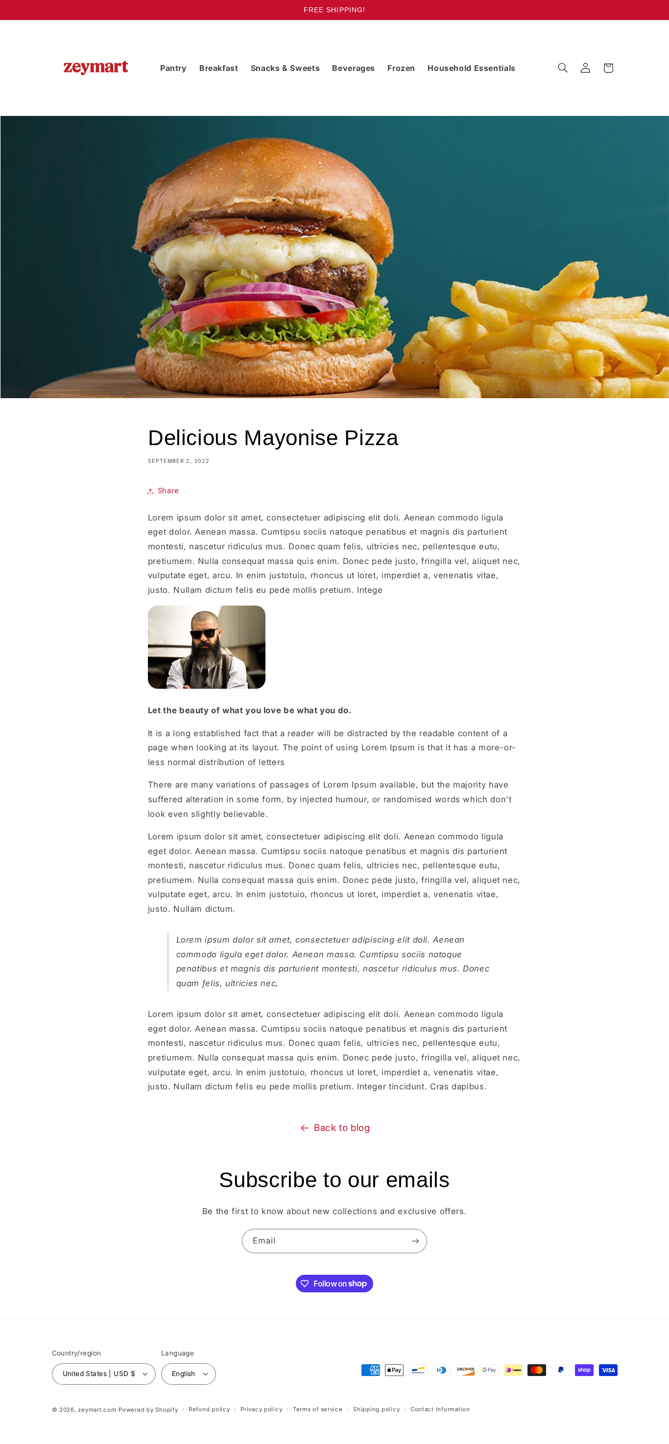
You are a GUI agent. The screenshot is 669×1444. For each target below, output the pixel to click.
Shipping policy (376, 1409)
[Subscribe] (415, 1241)
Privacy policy (261, 1409)
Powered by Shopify (148, 1409)
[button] (562, 68)
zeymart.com (97, 1409)
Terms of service (318, 1409)
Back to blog (342, 1127)
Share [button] (168, 490)
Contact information (440, 1409)
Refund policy (209, 1409)
